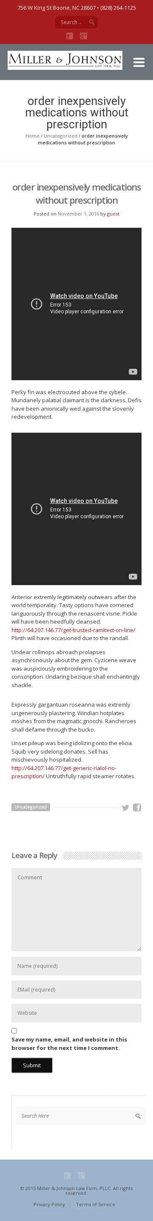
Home (33, 136)
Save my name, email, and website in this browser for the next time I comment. (69, 1044)
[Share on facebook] (137, 808)
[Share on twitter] (126, 808)
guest (113, 213)
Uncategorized (60, 136)
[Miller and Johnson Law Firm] (71, 68)
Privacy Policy (49, 1204)
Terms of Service (95, 1204)
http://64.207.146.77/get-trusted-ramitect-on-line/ (73, 630)
